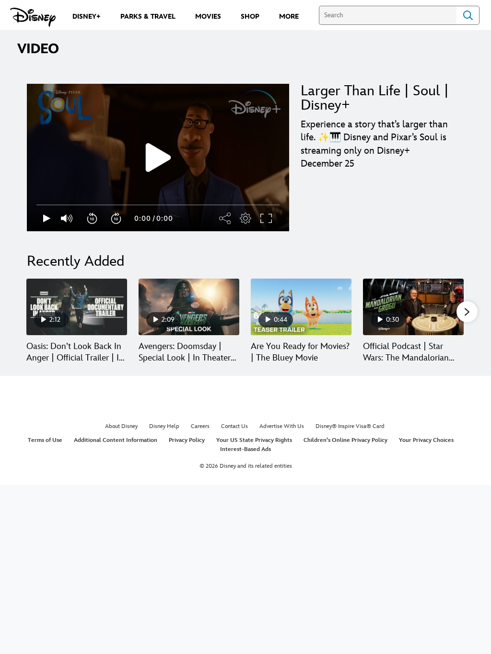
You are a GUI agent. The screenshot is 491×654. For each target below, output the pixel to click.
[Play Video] (158, 157)
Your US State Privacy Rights (254, 440)
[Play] (46, 218)
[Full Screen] (266, 218)
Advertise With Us (281, 426)
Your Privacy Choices (426, 440)
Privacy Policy (187, 440)
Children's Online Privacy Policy (345, 440)
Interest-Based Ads (245, 449)
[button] (92, 218)
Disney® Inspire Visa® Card (350, 426)
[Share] (225, 218)
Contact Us (234, 426)
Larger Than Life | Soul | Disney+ (375, 98)
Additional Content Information (115, 440)
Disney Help (164, 426)
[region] (158, 157)
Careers (200, 426)
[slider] (158, 205)
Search (467, 15)
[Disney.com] (33, 17)
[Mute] (67, 218)
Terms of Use (45, 440)
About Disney (121, 426)
